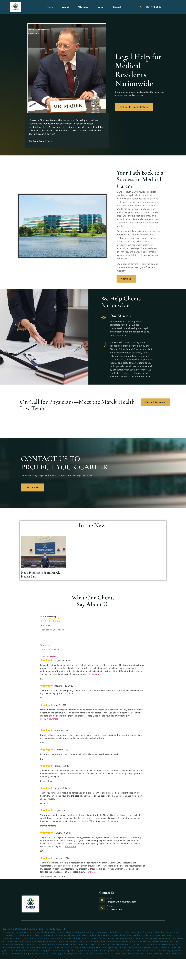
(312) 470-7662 (153, 7)
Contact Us (32, 487)
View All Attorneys (155, 402)
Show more (94, 674)
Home (50, 7)
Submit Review (49, 656)
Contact (116, 7)
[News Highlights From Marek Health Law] (43, 552)
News (100, 7)
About (65, 7)
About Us (126, 278)
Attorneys (83, 7)
